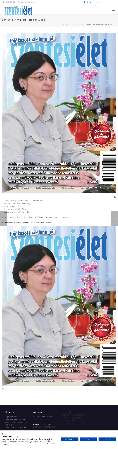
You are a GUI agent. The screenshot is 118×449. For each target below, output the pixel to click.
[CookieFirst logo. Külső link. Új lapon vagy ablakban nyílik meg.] (2, 434)
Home (65, 25)
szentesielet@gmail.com (29, 2)
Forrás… (5, 389)
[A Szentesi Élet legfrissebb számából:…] (59, 113)
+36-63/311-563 (10, 2)
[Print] (115, 196)
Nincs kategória (75, 25)
